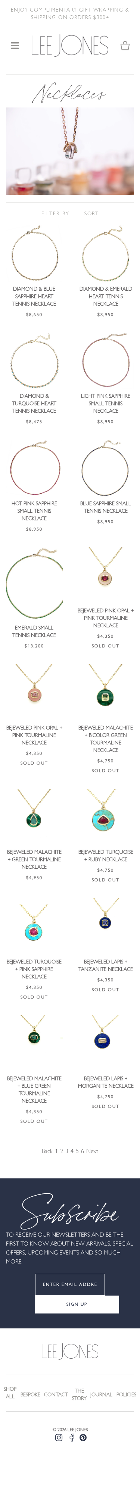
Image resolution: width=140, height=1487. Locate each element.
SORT (91, 214)
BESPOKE (30, 1395)
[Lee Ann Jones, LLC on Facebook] (72, 1437)
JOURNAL (101, 1395)
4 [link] (72, 1152)
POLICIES (126, 1395)
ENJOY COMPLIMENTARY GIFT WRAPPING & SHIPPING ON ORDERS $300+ (70, 14)
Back (47, 1152)
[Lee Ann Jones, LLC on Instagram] (58, 1437)
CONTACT (56, 1395)
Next (92, 1152)
